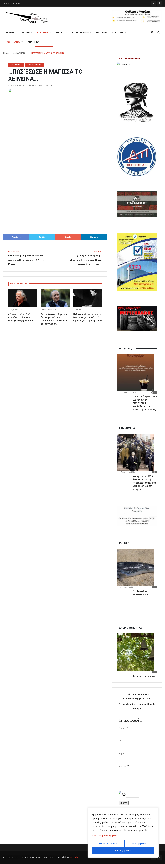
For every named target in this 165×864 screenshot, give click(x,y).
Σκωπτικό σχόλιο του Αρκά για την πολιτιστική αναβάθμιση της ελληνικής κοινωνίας (145, 403)
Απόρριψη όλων (138, 843)
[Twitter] (153, 3)
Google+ (68, 237)
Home (6, 53)
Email (121, 740)
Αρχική (10, 32)
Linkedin (94, 237)
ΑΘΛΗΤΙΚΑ (33, 41)
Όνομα (122, 728)
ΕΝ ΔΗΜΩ (101, 32)
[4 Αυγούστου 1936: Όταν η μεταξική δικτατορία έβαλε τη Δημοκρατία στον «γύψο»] (135, 452)
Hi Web (74, 857)
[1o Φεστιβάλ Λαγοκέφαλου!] (135, 567)
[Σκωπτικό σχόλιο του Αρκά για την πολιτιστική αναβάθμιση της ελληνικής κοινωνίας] (135, 372)
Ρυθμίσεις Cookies (107, 843)
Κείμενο (122, 766)
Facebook (16, 237)
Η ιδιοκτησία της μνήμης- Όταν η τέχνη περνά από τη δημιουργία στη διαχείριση (87, 317)
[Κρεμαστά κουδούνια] (135, 652)
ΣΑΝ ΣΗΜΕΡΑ (127, 428)
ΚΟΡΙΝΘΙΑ (42, 32)
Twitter (42, 237)
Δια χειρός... (126, 348)
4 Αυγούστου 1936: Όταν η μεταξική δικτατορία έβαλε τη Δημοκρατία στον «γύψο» (144, 482)
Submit (123, 802)
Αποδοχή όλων (123, 850)
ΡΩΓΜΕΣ (124, 542)
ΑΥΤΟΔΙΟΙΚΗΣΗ (80, 32)
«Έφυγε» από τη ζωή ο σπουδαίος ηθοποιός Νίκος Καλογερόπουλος (21, 317)
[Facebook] (159, 3)
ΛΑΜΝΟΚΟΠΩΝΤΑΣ (130, 627)
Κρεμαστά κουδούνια (144, 676)
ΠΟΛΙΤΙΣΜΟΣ (13, 41)
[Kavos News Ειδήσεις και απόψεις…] (28, 17)
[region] (123, 832)
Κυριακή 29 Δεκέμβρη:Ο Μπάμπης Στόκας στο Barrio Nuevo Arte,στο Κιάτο (86, 258)
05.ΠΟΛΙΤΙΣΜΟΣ (34, 64)
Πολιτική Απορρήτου (104, 835)
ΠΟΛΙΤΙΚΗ (24, 32)
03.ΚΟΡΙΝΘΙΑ (19, 53)
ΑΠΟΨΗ (60, 32)
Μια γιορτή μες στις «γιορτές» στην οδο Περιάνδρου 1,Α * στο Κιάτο (26, 258)
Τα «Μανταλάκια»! (128, 58)
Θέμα (121, 753)
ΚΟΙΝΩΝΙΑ (118, 32)
